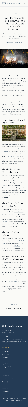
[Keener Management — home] (11, 3)
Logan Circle (5, 364)
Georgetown (5, 357)
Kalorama (4, 360)
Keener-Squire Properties (8, 378)
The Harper (22, 190)
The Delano (5, 221)
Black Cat (4, 185)
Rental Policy (5, 388)
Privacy (11, 402)
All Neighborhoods (6, 367)
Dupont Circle (5, 354)
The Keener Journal (6, 382)
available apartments (14, 281)
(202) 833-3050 (6, 336)
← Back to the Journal (14, 308)
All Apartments (5, 351)
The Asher (17, 246)
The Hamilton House (13, 156)
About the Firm (5, 375)
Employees (4, 385)
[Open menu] (24, 3)
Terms (17, 402)
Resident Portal (5, 391)
